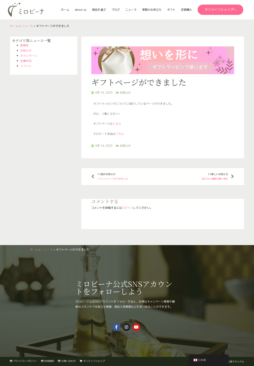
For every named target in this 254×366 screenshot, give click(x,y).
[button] (220, 10)
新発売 (24, 45)
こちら (117, 124)
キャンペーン (28, 55)
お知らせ (25, 50)
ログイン (127, 208)
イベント (25, 66)
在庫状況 (25, 61)
